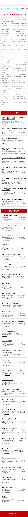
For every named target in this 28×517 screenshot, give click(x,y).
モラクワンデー (6, 283)
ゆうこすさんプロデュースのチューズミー (13, 274)
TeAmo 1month (6, 477)
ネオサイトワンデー (7, 399)
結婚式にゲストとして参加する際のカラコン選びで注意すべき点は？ (14, 118)
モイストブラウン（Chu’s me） (10, 303)
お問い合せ (16, 513)
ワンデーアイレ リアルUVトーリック (12, 225)
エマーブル (5, 448)
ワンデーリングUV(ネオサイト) (10, 215)
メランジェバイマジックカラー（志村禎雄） (14, 321)
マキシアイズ (5, 360)
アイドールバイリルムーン (9, 458)
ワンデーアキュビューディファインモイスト (14, 370)
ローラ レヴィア (6, 235)
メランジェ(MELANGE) (8, 331)
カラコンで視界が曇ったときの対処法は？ (13, 199)
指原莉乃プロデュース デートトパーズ (12, 428)
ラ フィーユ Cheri (7, 264)
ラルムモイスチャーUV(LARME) (10, 389)
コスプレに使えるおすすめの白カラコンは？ (14, 128)
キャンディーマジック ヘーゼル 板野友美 (14, 438)
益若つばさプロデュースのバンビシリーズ (13, 350)
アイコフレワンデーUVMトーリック (11, 467)
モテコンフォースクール (8, 293)
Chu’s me (4, 497)
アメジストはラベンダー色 (9, 419)
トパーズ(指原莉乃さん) (8, 409)
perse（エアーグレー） (9, 487)
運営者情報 (11, 513)
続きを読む (4, 123)
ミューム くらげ (6, 341)
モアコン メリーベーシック (9, 311)
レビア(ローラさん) (7, 244)
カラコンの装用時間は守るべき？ (11, 138)
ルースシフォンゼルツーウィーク (11, 254)
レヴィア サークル (7, 380)
